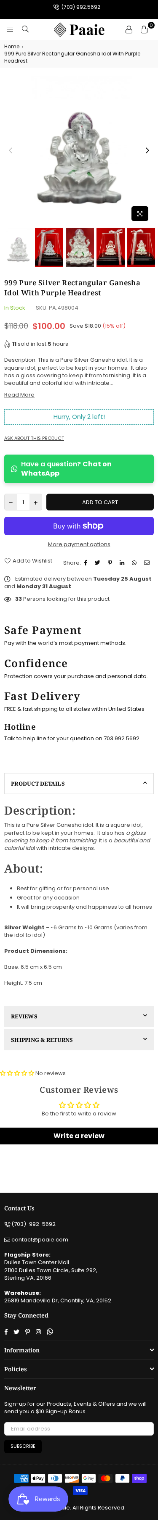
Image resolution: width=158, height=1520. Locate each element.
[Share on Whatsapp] (135, 563)
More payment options (79, 544)
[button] (17, 1073)
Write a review (79, 1136)
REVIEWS (24, 1016)
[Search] (25, 29)
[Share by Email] (148, 563)
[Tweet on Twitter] (98, 563)
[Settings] (129, 29)
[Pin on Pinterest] (111, 563)
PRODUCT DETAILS (38, 783)
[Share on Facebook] (86, 563)
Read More (19, 395)
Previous (10, 151)
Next (147, 151)
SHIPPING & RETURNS (42, 1040)
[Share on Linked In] (123, 563)
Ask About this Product (34, 438)
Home (11, 46)
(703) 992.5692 (80, 7)
